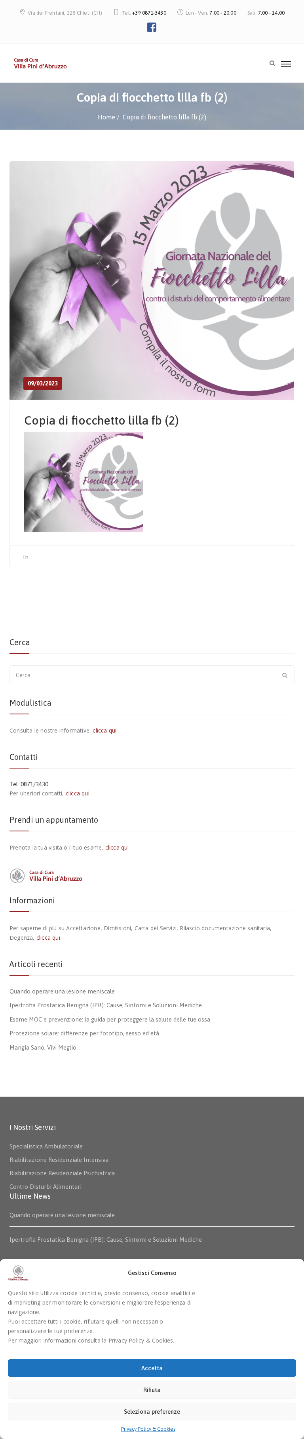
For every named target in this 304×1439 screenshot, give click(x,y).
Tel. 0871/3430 (29, 784)
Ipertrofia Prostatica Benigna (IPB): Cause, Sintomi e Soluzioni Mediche (106, 1005)
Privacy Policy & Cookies (148, 1429)
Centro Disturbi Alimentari (46, 1186)
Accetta (152, 1368)
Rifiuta (152, 1389)
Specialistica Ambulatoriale (46, 1146)
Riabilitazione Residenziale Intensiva (59, 1159)
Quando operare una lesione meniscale (62, 991)
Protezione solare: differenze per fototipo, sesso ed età (84, 1033)
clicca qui (104, 730)
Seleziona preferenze (152, 1411)
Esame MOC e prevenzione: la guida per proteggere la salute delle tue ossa (110, 1019)
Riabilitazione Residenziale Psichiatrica (62, 1173)
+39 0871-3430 (149, 13)
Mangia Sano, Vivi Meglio (43, 1047)
